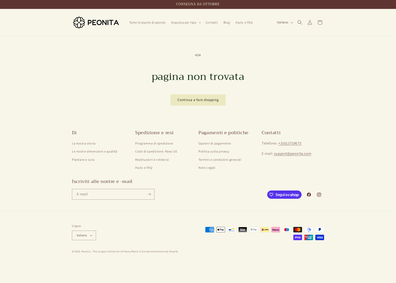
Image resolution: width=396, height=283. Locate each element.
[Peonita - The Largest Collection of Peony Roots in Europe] (96, 22)
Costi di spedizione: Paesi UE (156, 151)
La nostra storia (84, 143)
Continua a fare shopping (198, 100)
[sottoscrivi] (149, 194)
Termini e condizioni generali (219, 160)
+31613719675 (289, 143)
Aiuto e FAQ (143, 168)
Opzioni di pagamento (214, 143)
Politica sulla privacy (213, 151)
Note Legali (206, 168)
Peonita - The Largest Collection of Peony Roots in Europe (116, 251)
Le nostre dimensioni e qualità (94, 151)
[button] (185, 22)
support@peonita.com (292, 153)
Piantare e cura (83, 160)
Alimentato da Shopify (164, 251)
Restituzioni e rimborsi (152, 160)
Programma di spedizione (154, 143)
